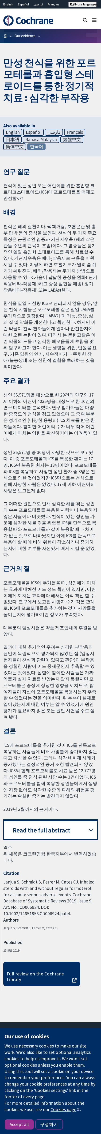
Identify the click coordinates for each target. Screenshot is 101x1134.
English (8, 4)
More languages (85, 4)
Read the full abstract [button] (41, 830)
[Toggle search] (85, 20)
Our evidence (25, 35)
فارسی (38, 4)
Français (53, 4)
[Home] (30, 20)
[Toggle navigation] (94, 20)
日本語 (12, 139)
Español (23, 4)
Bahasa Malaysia (41, 139)
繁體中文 (72, 139)
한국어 (36, 146)
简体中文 (15, 146)
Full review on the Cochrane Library (35, 977)
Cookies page (63, 1109)
